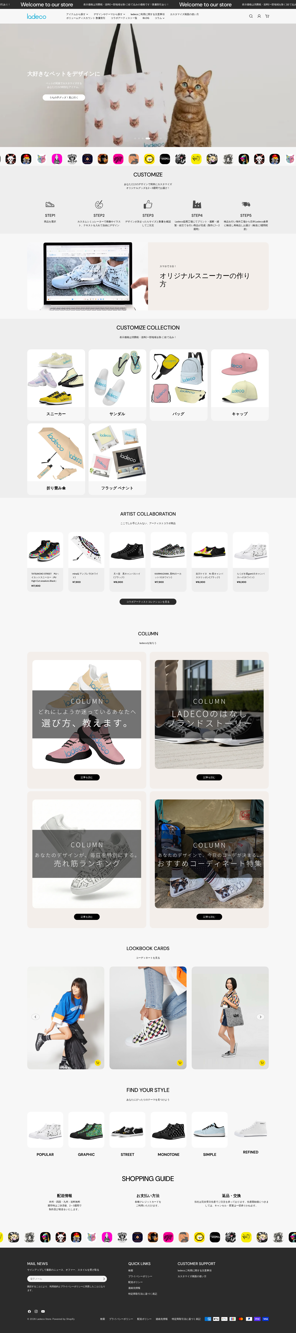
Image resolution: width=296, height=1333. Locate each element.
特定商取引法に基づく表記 (142, 1293)
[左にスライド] (35, 1017)
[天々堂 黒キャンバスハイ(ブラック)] (127, 550)
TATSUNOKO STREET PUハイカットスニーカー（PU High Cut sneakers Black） (45, 577)
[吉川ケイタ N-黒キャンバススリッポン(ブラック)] (210, 550)
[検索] (251, 16)
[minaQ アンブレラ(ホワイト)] (86, 550)
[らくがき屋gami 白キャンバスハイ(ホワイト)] (251, 550)
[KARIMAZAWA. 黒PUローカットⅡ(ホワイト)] (169, 550)
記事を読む (87, 777)
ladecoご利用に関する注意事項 (195, 1270)
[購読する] (104, 1278)
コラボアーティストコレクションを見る (148, 601)
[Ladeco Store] (16, 159)
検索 (130, 1270)
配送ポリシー (135, 1282)
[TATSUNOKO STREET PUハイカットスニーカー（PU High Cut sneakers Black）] (45, 550)
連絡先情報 (134, 1287)
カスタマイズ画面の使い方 (192, 1276)
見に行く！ (148, 96)
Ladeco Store (43, 1318)
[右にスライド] (260, 1017)
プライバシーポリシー (140, 1276)
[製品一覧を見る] (98, 1063)
